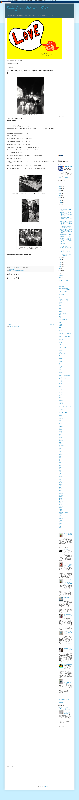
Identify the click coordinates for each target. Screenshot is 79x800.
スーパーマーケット (63, 381)
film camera (61, 294)
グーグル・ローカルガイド (64, 375)
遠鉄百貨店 (61, 440)
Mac (60, 310)
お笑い (60, 361)
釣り (60, 485)
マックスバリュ (62, 405)
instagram (61, 702)
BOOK (60, 285)
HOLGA (60, 302)
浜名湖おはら (61, 510)
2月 (61, 264)
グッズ (60, 377)
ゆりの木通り (61, 418)
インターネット (62, 349)
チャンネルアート (62, 389)
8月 (61, 206)
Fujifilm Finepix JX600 (63, 300)
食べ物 (60, 476)
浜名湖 (60, 509)
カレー (60, 370)
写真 (60, 471)
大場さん (61, 481)
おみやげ (61, 358)
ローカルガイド (62, 426)
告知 (60, 456)
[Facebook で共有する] (26, 267)
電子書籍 (61, 493)
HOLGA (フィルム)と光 (65, 236)
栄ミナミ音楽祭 (62, 435)
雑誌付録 (61, 467)
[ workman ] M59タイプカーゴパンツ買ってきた (68, 649)
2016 (60, 270)
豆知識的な (61, 495)
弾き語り (61, 482)
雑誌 (60, 465)
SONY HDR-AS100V (63, 319)
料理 (60, 526)
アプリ (60, 341)
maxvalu (60, 311)
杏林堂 (60, 431)
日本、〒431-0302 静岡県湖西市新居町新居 (17, 270)
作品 (60, 459)
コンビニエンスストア (63, 378)
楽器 (60, 448)
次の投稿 (9, 324)
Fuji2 (60, 297)
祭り (14, 269)
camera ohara (62, 286)
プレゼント (61, 400)
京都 (60, 453)
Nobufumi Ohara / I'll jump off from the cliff (64, 708)
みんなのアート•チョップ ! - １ (65, 410)
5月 (61, 259)
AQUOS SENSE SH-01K (64, 280)
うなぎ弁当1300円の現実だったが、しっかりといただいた (66, 218)
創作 (60, 479)
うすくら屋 (61, 355)
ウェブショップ (62, 352)
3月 (61, 262)
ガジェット (61, 367)
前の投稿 (52, 324)
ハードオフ (61, 392)
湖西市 (11, 269)
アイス (60, 335)
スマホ (60, 383)
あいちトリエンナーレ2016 (64, 336)
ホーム (30, 324)
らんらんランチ (62, 421)
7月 (61, 207)
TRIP (60, 322)
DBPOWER (61, 292)
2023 (60, 188)
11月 (61, 200)
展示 (60, 490)
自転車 (60, 470)
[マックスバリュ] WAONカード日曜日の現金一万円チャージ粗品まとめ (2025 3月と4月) (68, 582)
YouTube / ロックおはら (64, 699)
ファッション (61, 397)
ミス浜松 (61, 409)
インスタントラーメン (63, 347)
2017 (60, 268)
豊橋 (60, 516)
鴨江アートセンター (63, 449)
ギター (60, 372)
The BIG (60, 320)
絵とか (60, 443)
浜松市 (60, 504)
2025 (60, 184)
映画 (60, 434)
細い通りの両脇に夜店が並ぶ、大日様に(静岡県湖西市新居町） (65, 249)
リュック (61, 423)
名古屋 (60, 523)
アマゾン (61, 342)
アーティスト (61, 331)
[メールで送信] (23, 267)
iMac (60, 305)
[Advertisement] (30, 314)
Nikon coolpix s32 (62, 313)
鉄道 (60, 487)
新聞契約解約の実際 (68, 664)
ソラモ (60, 388)
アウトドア (61, 338)
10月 (61, 202)
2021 (60, 192)
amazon (60, 278)
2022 (60, 190)
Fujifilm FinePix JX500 (63, 299)
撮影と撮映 (66, 549)
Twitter (60, 325)
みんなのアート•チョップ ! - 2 (65, 412)
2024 (60, 186)
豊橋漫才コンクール (63, 520)
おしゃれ (61, 356)
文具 (60, 515)
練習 (60, 527)
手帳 (60, 473)
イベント (61, 344)
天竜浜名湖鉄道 (62, 488)
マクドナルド (61, 403)
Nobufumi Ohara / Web (28, 8)
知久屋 (60, 484)
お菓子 (60, 359)
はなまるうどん (62, 395)
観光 (60, 451)
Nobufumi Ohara (68, 166)
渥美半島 (61, 429)
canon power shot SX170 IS (64, 289)
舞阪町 (60, 513)
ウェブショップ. (62, 353)
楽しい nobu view (62, 446)
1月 (61, 266)
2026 (60, 183)
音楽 (60, 442)
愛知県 (60, 428)
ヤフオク (61, 415)
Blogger (46, 786)
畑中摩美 (61, 496)
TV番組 (60, 324)
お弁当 (60, 366)
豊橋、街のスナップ (64, 243)
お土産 (60, 364)
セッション (61, 384)
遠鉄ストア (61, 439)
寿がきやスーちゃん (63, 474)
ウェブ (60, 350)
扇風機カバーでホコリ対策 (65, 234)
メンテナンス (61, 414)
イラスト (61, 345)
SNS (60, 317)
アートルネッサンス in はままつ (65, 333)
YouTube (61, 330)
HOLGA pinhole (62, 303)
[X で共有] (25, 267)
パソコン (61, 394)
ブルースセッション (63, 398)
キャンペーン (61, 374)
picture (60, 316)
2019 (60, 195)
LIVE (60, 308)
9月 (61, 204)
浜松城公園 (61, 507)
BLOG (60, 283)
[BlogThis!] (24, 267)
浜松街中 (61, 502)
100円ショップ (62, 277)
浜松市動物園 (61, 506)
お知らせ (61, 363)
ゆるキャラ (61, 420)
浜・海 (60, 499)
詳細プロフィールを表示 (63, 177)
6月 (61, 257)
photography (61, 314)
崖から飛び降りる (62, 445)
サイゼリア (61, 380)
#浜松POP (61, 275)
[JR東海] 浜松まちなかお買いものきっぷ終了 (68, 599)
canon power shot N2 (63, 288)
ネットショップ (62, 391)
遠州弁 (60, 437)
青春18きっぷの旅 (62, 477)
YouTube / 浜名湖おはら (64, 697)
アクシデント (61, 339)
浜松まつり (61, 501)
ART (60, 282)
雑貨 (60, 462)
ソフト (60, 386)
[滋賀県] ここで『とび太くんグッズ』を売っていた (68, 615)
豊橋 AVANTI (61, 518)
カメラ (60, 369)
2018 (60, 197)
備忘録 (60, 498)
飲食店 (60, 432)
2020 (60, 193)
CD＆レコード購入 (63, 291)
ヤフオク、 (61, 417)
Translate (16, 64)
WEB (60, 327)
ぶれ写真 (61, 402)
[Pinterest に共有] (27, 267)
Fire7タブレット (62, 296)
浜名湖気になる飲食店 (63, 512)
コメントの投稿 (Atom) (14, 326)
